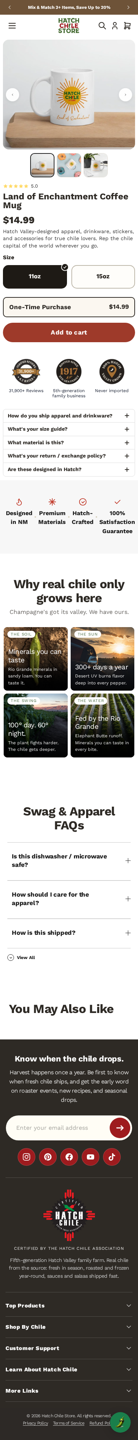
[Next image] (125, 94)
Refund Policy (102, 1423)
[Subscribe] (120, 1127)
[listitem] (26, 1156)
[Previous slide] (9, 7)
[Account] (115, 26)
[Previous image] (12, 94)
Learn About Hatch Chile (42, 1369)
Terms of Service (68, 1423)
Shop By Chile (26, 1326)
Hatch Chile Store (58, 1415)
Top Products (25, 1305)
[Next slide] (128, 7)
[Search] (102, 26)
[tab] (42, 165)
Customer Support (33, 1348)
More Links (22, 1390)
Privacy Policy (35, 1423)
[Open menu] (12, 25)
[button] (127, 26)
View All (26, 957)
